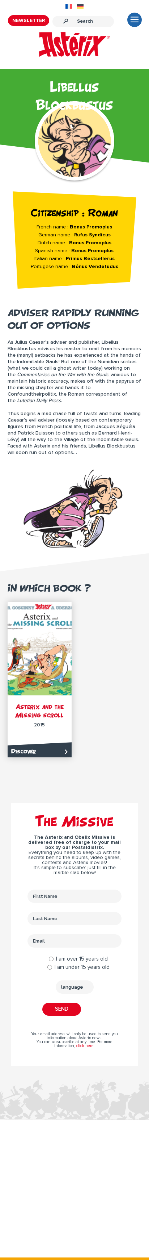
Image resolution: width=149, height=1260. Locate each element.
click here (85, 1046)
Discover (23, 751)
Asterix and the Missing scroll (39, 711)
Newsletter (28, 20)
